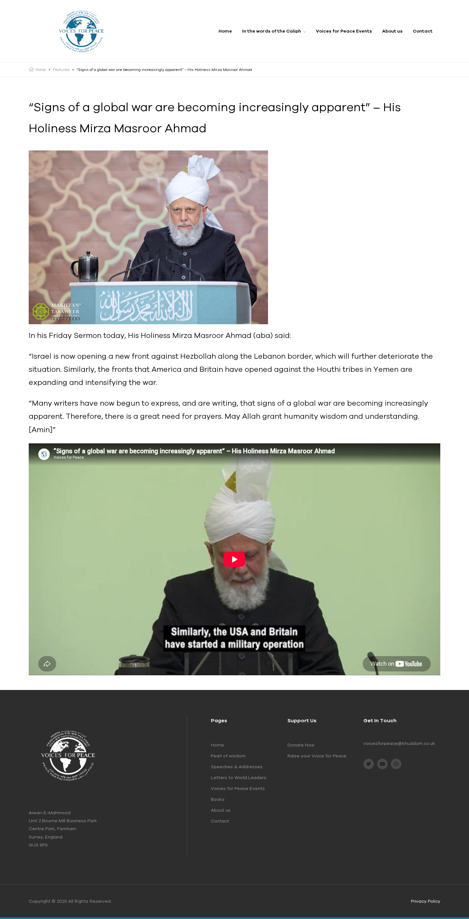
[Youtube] (382, 764)
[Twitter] (368, 764)
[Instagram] (396, 764)
